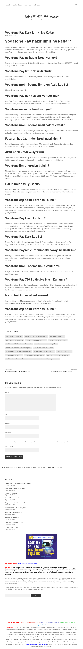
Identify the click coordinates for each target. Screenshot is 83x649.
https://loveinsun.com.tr (47, 467)
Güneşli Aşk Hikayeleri (41, 16)
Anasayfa (7, 5)
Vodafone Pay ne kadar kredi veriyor (16, 359)
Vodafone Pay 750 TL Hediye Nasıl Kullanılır (18, 351)
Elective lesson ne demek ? (12, 527)
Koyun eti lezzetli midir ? (12, 517)
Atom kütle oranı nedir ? (12, 498)
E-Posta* (7, 423)
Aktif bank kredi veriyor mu (14, 336)
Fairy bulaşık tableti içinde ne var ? (15, 503)
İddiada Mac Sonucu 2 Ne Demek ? (15, 488)
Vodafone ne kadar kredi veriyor (43, 348)
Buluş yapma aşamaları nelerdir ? (14, 522)
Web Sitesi (8, 432)
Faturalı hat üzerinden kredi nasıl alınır (36, 336)
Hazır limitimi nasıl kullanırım (14, 340)
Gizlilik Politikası (17, 5)
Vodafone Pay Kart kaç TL (64, 351)
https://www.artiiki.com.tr (9, 467)
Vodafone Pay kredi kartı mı (14, 355)
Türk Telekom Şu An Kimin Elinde (64, 372)
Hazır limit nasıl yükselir (56, 336)
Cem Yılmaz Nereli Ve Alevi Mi (17, 372)
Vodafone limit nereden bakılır (57, 340)
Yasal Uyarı (27, 5)
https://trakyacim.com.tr (28, 467)
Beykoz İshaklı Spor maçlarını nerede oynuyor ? (18, 483)
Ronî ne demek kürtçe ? (11, 493)
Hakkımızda (36, 5)
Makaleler (14, 331)
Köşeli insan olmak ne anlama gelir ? (15, 508)
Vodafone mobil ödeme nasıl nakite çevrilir (18, 348)
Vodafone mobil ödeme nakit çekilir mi (46, 344)
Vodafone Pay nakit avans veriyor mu (57, 355)
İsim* (6, 414)
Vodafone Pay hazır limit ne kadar (44, 351)
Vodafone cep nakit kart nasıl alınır (36, 340)
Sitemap (59, 467)
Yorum (7, 392)
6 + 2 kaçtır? (9, 447)
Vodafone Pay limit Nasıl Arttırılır (34, 355)
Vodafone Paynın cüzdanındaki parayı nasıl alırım (45, 359)
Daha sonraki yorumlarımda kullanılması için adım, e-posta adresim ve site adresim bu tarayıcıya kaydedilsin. (39, 442)
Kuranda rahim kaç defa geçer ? (14, 512)
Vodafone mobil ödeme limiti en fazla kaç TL (19, 344)
